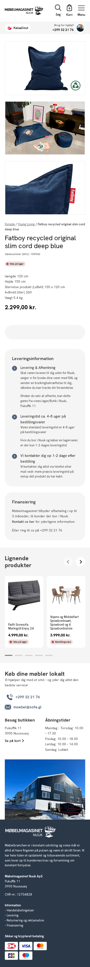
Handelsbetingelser (20, 910)
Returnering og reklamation (25, 920)
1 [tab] (8, 655)
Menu (81, 14)
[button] (69, 10)
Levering (12, 915)
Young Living (26, 224)
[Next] (80, 561)
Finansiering (15, 925)
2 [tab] (19, 655)
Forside (10, 224)
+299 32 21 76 (63, 30)
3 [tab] (29, 655)
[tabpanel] (24, 612)
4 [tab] (39, 655)
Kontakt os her (23, 521)
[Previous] (68, 561)
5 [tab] (49, 655)
